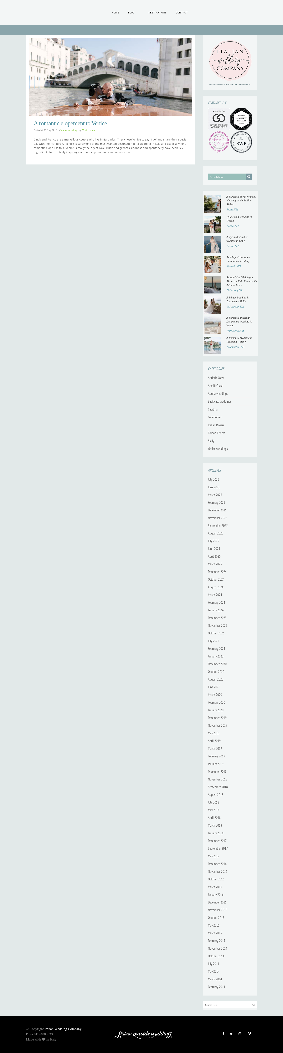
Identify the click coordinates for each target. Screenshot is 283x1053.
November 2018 (217, 779)
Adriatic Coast (216, 378)
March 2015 (215, 933)
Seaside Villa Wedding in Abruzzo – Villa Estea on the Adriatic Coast (241, 281)
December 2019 (217, 718)
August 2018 (215, 794)
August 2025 (215, 533)
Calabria (213, 409)
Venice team (88, 130)
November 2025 (217, 518)
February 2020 (216, 702)
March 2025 (215, 564)
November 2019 (217, 725)
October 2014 (216, 956)
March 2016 (215, 887)
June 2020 (214, 687)
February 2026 (216, 502)
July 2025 (213, 541)
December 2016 (217, 864)
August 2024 (215, 587)
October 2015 (216, 917)
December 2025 (217, 510)
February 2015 (216, 940)
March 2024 (215, 595)
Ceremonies (215, 417)
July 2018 (213, 802)
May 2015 (213, 925)
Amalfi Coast (215, 385)
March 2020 (215, 694)
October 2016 (216, 879)
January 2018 (216, 833)
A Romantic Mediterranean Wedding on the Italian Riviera (241, 200)
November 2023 (217, 625)
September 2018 (218, 787)
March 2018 (215, 825)
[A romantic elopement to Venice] (110, 77)
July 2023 (213, 641)
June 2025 (214, 548)
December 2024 (217, 571)
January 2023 (216, 656)
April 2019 (214, 741)
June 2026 (214, 487)
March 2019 (215, 748)
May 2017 (213, 856)
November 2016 (217, 871)
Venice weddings (69, 130)
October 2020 (216, 671)
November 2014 (217, 948)
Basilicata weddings (219, 401)
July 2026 (213, 479)
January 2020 (216, 710)
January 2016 (216, 894)
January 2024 (216, 610)
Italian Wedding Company (63, 1029)
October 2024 (216, 579)
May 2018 (213, 810)
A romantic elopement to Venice (70, 123)
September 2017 (218, 848)
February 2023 (216, 648)
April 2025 (214, 556)
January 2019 (216, 764)
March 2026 (215, 495)
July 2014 (213, 964)
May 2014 (213, 971)
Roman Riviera (216, 433)
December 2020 (217, 664)
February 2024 (216, 602)
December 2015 (217, 902)
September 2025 (218, 525)
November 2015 (217, 910)
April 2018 (214, 817)
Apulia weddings (218, 393)
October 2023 (216, 633)
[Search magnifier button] (249, 177)
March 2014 (215, 979)
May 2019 (213, 733)
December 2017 (217, 841)
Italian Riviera (216, 425)
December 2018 (217, 771)
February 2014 (216, 987)
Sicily (211, 441)
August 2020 (215, 679)
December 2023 (217, 618)
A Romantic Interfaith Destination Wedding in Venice (239, 321)
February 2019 (216, 756)
